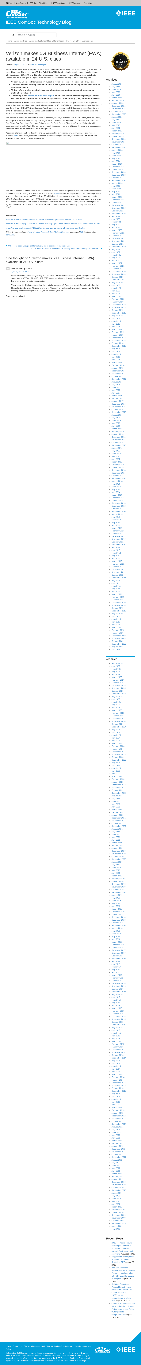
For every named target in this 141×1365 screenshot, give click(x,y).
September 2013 (119, 511)
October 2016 (118, 409)
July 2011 (116, 583)
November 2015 (119, 440)
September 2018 (119, 346)
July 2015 (116, 451)
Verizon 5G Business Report (41, 95)
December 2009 (119, 635)
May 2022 (116, 224)
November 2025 (119, 109)
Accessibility (38, 1346)
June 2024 (116, 155)
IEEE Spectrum (74, 3)
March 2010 (117, 627)
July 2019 (116, 318)
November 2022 (119, 208)
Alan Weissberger (38, 65)
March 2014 (117, 495)
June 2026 (116, 89)
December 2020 (119, 271)
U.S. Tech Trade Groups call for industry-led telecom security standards (39, 246)
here (16, 135)
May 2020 (116, 291)
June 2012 (116, 553)
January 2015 (118, 467)
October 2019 (118, 310)
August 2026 (117, 84)
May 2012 (116, 555)
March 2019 (117, 329)
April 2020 (116, 293)
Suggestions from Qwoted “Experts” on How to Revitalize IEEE (123, 1259)
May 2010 (116, 622)
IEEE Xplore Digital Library (39, 3)
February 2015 (118, 464)
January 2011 (117, 600)
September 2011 (119, 578)
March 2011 (117, 594)
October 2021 (118, 244)
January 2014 (118, 500)
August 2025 (117, 117)
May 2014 (116, 489)
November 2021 (119, 241)
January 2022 (118, 235)
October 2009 (118, 641)
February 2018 (118, 365)
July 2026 (116, 87)
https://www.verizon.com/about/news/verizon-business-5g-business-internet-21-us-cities (44, 219)
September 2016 (119, 412)
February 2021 (118, 266)
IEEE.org (9, 3)
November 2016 (119, 407)
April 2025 (116, 128)
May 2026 (116, 92)
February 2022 (118, 233)
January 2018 (118, 368)
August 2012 (117, 547)
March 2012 (117, 561)
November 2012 (119, 539)
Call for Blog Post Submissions (79, 41)
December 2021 (119, 238)
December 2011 (118, 569)
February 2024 (118, 167)
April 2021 (116, 260)
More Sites (88, 3)
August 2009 (117, 647)
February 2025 (118, 133)
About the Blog (20, 41)
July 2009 (116, 649)
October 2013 (118, 509)
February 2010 (118, 630)
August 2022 (117, 216)
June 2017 (116, 387)
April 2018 (116, 360)
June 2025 (116, 122)
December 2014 (119, 470)
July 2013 (116, 517)
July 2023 (116, 186)
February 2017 (118, 398)
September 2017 (119, 379)
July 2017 (116, 384)
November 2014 (119, 473)
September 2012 (119, 544)
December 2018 (119, 338)
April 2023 (116, 194)
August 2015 (117, 448)
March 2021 (117, 263)
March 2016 (117, 429)
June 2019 (116, 321)
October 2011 (117, 575)
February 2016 (118, 431)
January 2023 (118, 202)
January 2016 (118, 434)
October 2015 (118, 442)
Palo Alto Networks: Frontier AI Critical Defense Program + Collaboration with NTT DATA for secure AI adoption (123, 1273)
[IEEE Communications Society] (103, 1350)
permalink (10, 235)
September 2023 (119, 180)
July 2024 (116, 153)
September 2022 (119, 213)
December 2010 (119, 602)
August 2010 (117, 613)
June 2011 (116, 586)
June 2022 (116, 222)
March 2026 (117, 98)
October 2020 (118, 277)
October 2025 (118, 111)
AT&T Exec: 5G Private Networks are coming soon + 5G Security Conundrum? (65, 248)
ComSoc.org (21, 3)
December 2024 (119, 139)
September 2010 (119, 611)
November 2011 (118, 572)
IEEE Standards (59, 3)
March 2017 (117, 395)
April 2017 (116, 393)
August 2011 (117, 580)
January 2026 (118, 103)
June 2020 (116, 288)
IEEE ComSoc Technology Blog (38, 22)
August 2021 (117, 249)
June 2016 (116, 420)
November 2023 (119, 175)
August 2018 (117, 349)
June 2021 (116, 255)
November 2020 (119, 274)
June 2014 (116, 487)
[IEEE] (123, 13)
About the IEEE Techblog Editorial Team (46, 41)
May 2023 (116, 191)
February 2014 (118, 498)
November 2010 (119, 605)
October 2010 (118, 608)
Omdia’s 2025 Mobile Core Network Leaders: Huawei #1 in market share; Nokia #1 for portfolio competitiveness (123, 1309)
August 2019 (117, 315)
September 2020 (119, 280)
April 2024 (116, 161)
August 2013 (117, 514)
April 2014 (116, 492)
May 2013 (116, 522)
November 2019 (119, 307)
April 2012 (116, 558)
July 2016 (116, 418)
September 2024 (119, 147)
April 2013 (116, 525)
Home (9, 41)
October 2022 (118, 211)
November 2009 (119, 638)
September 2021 (119, 247)
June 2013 (116, 520)
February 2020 (118, 299)
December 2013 (119, 503)
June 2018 (116, 354)
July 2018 (116, 351)
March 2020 (117, 296)
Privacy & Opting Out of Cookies (59, 1346)
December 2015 (119, 437)
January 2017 (118, 401)
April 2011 (116, 591)
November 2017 (119, 373)
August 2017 (117, 382)
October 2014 (118, 475)
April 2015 (116, 459)
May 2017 (116, 390)
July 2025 (116, 120)
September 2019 (119, 313)
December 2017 (119, 371)
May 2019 (116, 324)
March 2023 (117, 197)
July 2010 (116, 616)
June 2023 (116, 189)
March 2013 (117, 528)
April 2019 (116, 327)
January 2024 (118, 169)
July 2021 (116, 252)
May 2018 (116, 357)
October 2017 (118, 376)
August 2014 (117, 481)
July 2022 (116, 219)
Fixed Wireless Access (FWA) (40, 232)
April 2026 (116, 95)
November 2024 (119, 142)
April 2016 (116, 426)
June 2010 (116, 619)
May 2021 (116, 258)
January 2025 (118, 136)
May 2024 (116, 158)
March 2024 (117, 164)
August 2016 (117, 415)
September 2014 (119, 478)
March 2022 (117, 230)
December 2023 (119, 172)
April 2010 (116, 624)
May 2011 (116, 589)
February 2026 (118, 100)
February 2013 (118, 531)
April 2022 (116, 227)
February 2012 (118, 564)
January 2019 (118, 335)
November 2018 (119, 340)
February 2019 (118, 332)
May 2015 (116, 456)
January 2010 (118, 633)
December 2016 (119, 404)
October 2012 (118, 542)
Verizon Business (61, 232)
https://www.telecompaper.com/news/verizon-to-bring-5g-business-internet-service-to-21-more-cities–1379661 (54, 224)
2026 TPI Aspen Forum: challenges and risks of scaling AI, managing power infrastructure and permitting (122, 1248)
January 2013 (118, 533)
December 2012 (119, 536)
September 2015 (119, 445)
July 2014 (116, 484)
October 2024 (118, 144)
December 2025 (119, 106)
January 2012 (118, 567)
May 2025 (116, 125)
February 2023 (118, 200)
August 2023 (117, 183)
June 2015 (116, 453)
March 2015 (117, 462)
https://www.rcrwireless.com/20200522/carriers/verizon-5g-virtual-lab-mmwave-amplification (46, 228)
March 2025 (117, 131)
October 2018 (118, 343)
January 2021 (118, 269)
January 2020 (118, 302)
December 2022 (119, 205)
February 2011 (118, 597)
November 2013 (119, 506)
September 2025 (119, 114)
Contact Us (17, 1346)
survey (57, 193)
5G (81, 232)
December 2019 (119, 304)
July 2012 (116, 550)
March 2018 (117, 362)
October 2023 (118, 178)
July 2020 (116, 285)
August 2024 (117, 150)
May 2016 (116, 423)
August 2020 (117, 282)
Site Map (28, 1346)
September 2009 (119, 644)
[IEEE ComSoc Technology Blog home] (17, 14)
